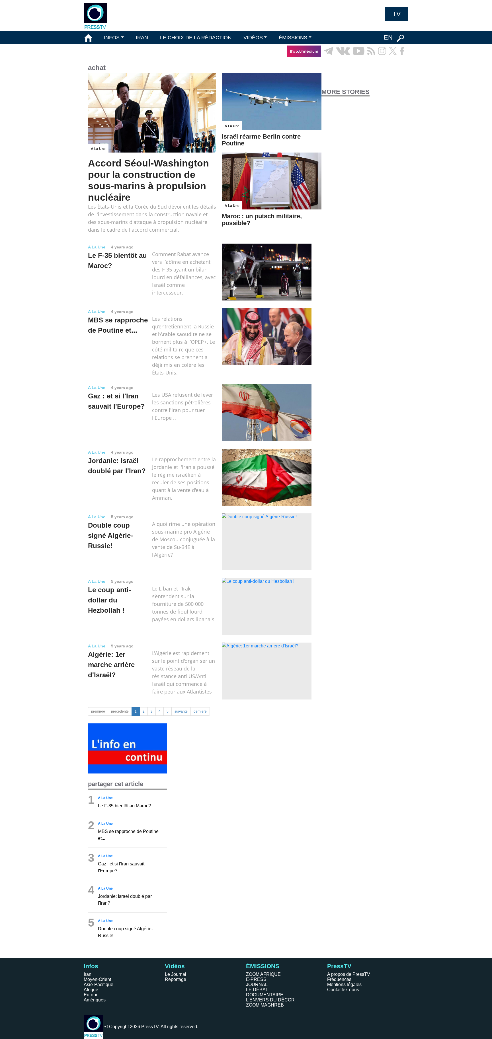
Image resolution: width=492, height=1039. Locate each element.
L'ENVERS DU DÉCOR (270, 999)
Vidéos (175, 966)
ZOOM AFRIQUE (263, 974)
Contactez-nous (343, 989)
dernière (200, 711)
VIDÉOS (253, 37)
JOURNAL (257, 984)
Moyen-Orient (97, 979)
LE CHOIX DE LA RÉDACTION (195, 37)
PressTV (339, 966)
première (98, 711)
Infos (91, 966)
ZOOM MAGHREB (265, 1005)
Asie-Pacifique (98, 984)
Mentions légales (344, 984)
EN (388, 37)
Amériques (95, 999)
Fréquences (339, 979)
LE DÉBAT (257, 989)
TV (396, 14)
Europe (91, 994)
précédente (120, 711)
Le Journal (175, 974)
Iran (87, 974)
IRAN (142, 37)
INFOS (112, 37)
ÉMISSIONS (293, 37)
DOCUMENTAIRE (264, 994)
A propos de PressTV (348, 974)
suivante (181, 711)
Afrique (91, 989)
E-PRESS (256, 979)
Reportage (175, 979)
